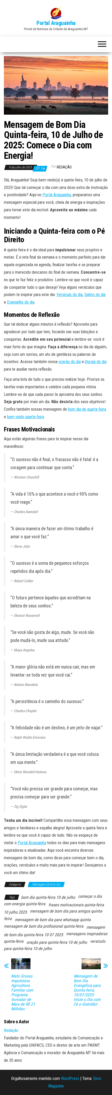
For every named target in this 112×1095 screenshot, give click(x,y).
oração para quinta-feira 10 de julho (57, 942)
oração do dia (70, 361)
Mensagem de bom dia (46, 884)
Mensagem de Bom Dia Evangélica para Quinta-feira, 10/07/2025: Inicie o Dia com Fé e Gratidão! (87, 990)
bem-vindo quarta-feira (25, 416)
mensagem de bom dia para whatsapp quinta (53, 919)
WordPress (70, 1078)
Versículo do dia (70, 294)
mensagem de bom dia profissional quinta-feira (43, 926)
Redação (64, 167)
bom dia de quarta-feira (87, 409)
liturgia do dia (96, 361)
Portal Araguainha (56, 23)
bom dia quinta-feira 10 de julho (48, 897)
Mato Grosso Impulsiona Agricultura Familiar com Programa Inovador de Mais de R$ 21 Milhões (23, 992)
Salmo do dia (94, 294)
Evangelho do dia (20, 302)
